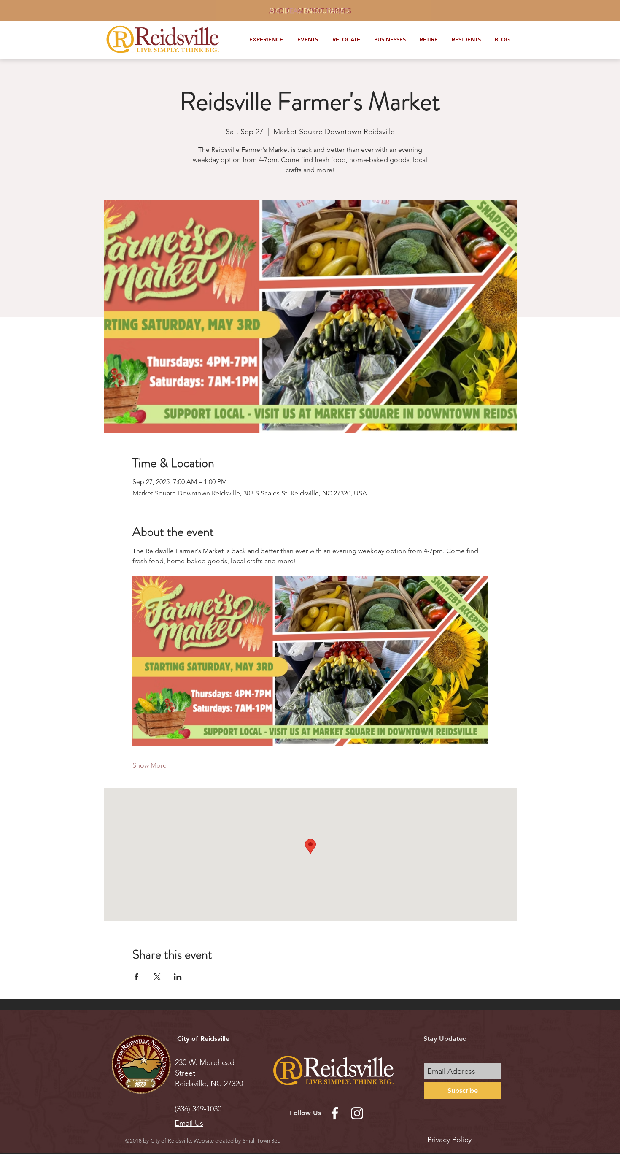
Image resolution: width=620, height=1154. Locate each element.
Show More (149, 765)
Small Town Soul (262, 1141)
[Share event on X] (157, 976)
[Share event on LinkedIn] (178, 976)
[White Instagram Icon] (357, 1113)
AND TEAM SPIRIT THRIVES (310, 11)
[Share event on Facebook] (136, 976)
